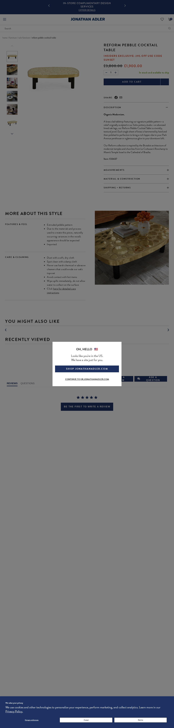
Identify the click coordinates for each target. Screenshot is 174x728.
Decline (140, 720)
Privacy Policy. (14, 711)
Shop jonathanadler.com (87, 369)
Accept (86, 720)
